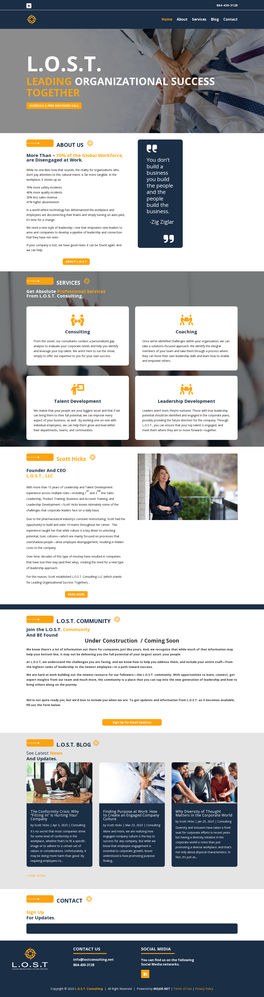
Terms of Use (182, 989)
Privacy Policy (204, 989)
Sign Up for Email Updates (132, 722)
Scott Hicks (41, 825)
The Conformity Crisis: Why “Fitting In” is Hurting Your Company (55, 815)
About (182, 19)
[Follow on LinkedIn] (28, 5)
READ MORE (76, 594)
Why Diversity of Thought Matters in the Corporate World (204, 813)
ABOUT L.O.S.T (76, 262)
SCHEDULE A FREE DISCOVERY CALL (54, 106)
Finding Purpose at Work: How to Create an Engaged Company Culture (131, 815)
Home (166, 19)
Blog (215, 19)
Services (199, 19)
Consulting (78, 825)
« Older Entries (36, 876)
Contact (230, 19)
